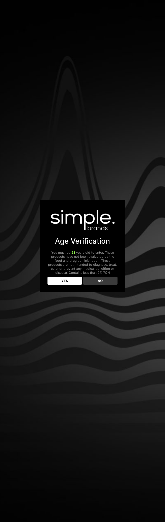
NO (100, 281)
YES (64, 281)
